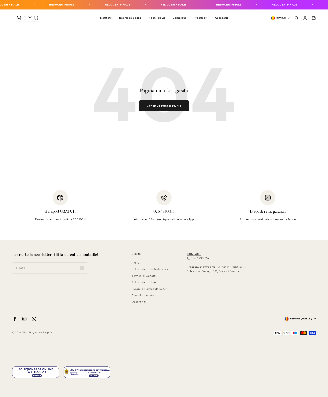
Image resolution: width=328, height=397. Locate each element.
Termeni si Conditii (144, 276)
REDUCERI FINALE (52, 4)
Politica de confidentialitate (150, 269)
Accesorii (221, 18)
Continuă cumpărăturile (164, 106)
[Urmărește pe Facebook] (14, 319)
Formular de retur (143, 295)
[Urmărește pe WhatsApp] (34, 319)
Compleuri (180, 18)
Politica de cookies (144, 282)
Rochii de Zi (157, 18)
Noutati (106, 18)
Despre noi (139, 302)
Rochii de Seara (130, 18)
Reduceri (201, 18)
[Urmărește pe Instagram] (24, 319)
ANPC (136, 263)
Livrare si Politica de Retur (149, 289)
